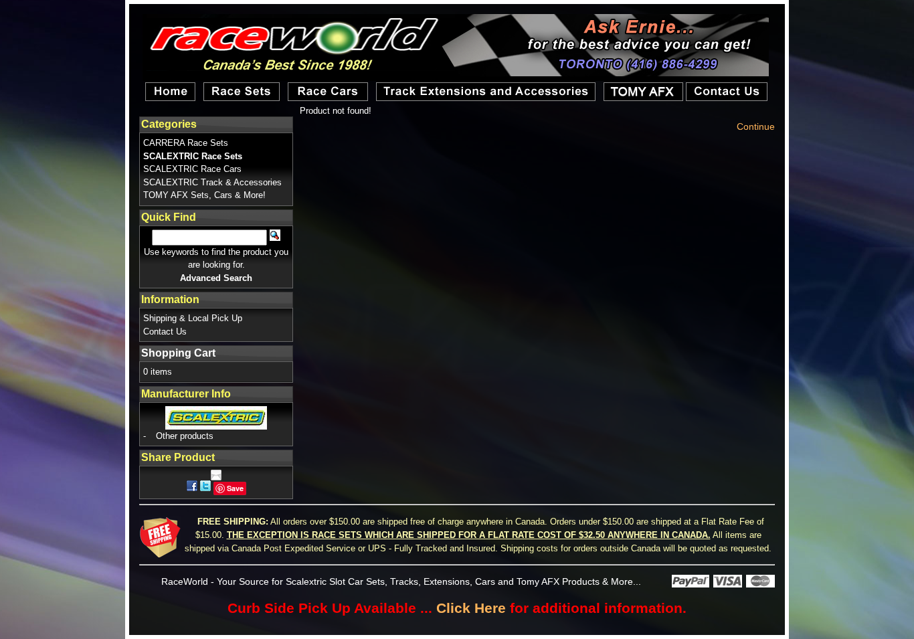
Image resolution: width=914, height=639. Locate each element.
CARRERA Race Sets (185, 143)
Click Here (471, 608)
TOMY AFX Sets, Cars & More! (204, 195)
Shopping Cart (178, 353)
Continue (756, 126)
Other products (184, 436)
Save (235, 488)
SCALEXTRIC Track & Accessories (212, 182)
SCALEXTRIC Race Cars (192, 169)
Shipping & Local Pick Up (192, 318)
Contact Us (165, 332)
